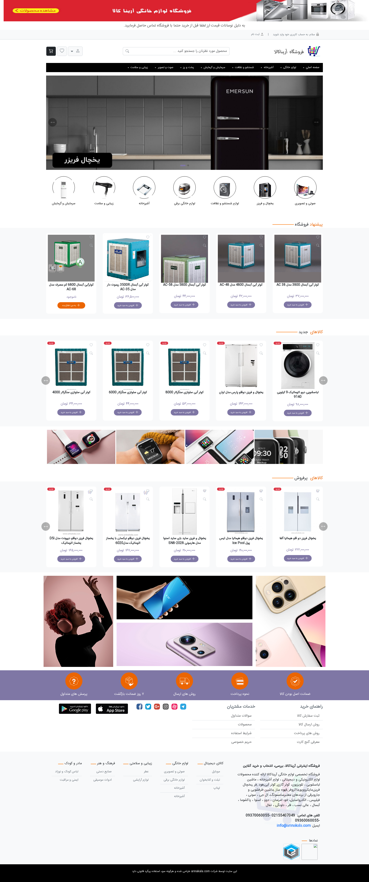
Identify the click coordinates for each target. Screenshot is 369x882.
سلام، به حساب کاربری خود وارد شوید (294, 34)
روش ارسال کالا (309, 724)
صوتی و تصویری (174, 771)
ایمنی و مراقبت (69, 780)
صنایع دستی (104, 771)
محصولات (245, 724)
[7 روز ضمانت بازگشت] (129, 681)
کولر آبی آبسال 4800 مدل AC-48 (241, 284)
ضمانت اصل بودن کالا (295, 694)
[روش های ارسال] (184, 681)
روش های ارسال (184, 694)
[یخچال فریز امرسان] (184, 123)
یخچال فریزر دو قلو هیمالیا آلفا (298, 538)
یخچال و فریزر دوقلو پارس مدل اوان (241, 392)
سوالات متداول (241, 716)
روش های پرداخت (306, 733)
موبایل (216, 771)
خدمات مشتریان (241, 707)
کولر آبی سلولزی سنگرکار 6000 (128, 392)
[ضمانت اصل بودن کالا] (295, 681)
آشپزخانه (179, 788)
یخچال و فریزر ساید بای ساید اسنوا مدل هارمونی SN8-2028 (184, 541)
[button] (62, 51)
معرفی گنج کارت (308, 742)
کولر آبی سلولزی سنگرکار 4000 (71, 392)
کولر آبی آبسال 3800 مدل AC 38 (298, 284)
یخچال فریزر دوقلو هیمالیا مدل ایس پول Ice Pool (241, 541)
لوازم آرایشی (141, 780)
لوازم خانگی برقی (174, 780)
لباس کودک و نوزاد (66, 771)
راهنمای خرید (311, 707)
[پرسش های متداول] (73, 681)
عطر (146, 771)
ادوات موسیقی (102, 780)
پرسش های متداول (73, 694)
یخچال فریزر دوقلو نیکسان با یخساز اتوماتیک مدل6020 (128, 541)
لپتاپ (216, 788)
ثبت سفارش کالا (308, 716)
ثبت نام (256, 34)
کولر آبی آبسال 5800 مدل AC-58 (184, 284)
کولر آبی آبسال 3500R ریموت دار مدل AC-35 (128, 287)
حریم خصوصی (241, 742)
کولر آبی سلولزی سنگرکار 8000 (184, 392)
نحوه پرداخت (240, 694)
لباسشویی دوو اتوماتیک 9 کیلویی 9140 (298, 395)
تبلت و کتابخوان (210, 780)
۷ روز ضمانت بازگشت (129, 694)
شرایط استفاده (241, 733)
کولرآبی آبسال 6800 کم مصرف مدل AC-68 (71, 287)
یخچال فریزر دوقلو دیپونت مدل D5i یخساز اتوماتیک (71, 541)
